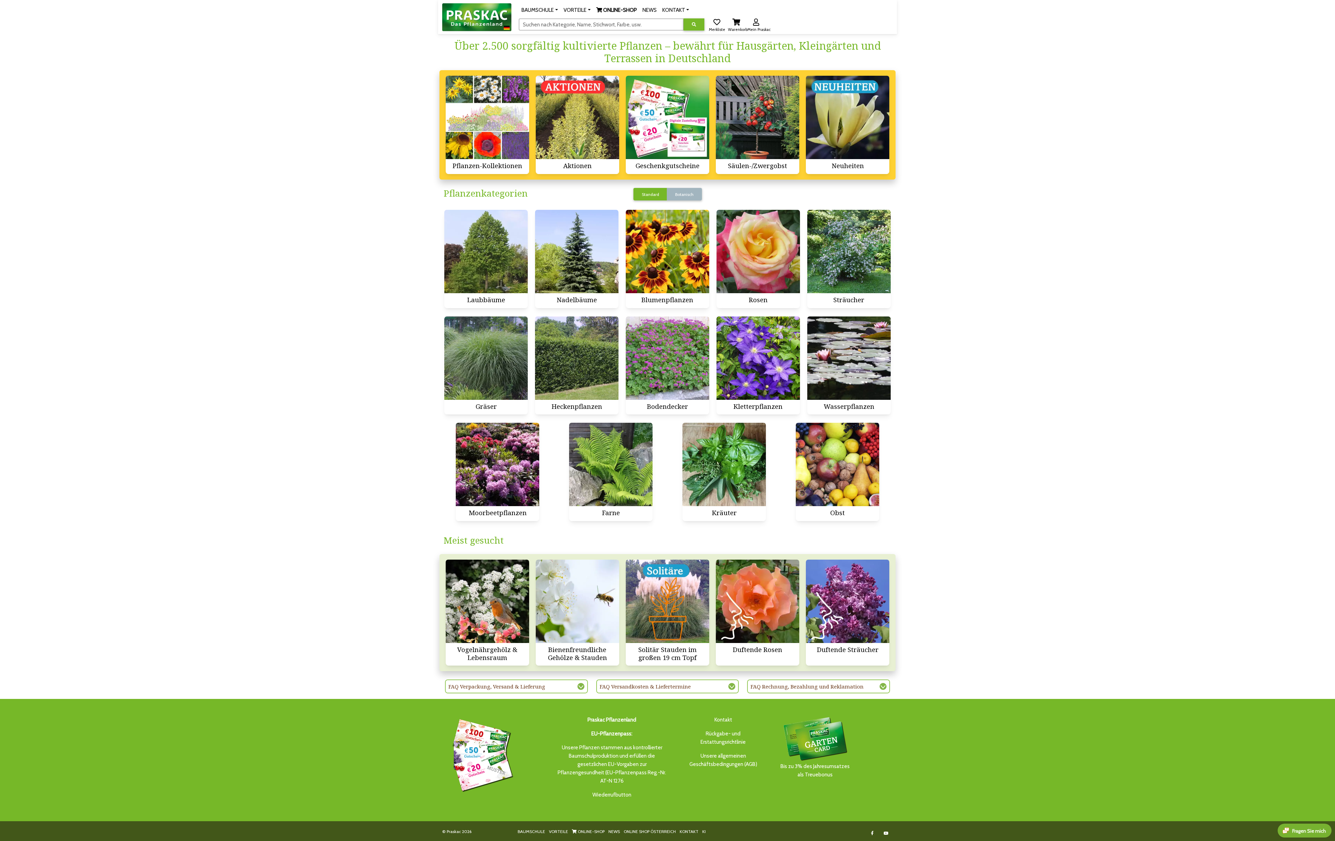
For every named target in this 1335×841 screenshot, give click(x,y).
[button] (540, 10)
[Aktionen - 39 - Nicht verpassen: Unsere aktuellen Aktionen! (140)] (577, 117)
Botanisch (684, 194)
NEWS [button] (649, 10)
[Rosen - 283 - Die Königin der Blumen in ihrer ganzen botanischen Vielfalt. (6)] (758, 251)
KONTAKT (689, 831)
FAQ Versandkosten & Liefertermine (645, 686)
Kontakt (723, 720)
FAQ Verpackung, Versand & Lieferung (496, 686)
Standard (650, 194)
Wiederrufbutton (611, 795)
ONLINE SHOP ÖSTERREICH (650, 831)
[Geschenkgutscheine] (481, 754)
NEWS (614, 831)
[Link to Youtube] (886, 833)
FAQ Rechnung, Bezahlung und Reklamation (807, 686)
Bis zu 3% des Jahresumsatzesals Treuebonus (815, 770)
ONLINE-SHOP (591, 831)
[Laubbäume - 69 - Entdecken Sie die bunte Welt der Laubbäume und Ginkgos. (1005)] (486, 251)
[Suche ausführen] (693, 24)
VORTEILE (558, 831)
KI (704, 831)
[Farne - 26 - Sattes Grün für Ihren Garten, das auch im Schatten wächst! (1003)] (611, 464)
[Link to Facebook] (872, 833)
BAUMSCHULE (531, 831)
